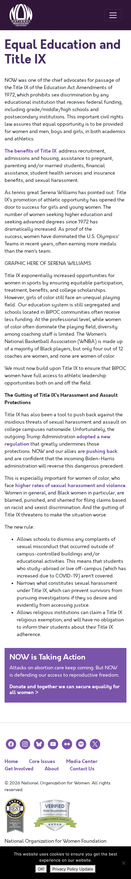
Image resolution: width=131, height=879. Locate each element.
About (51, 768)
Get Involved (19, 768)
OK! (41, 868)
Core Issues (42, 761)
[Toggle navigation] (113, 15)
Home (11, 761)
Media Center (81, 761)
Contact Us (82, 768)
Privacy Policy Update (72, 868)
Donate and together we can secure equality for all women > (64, 689)
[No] (123, 863)
